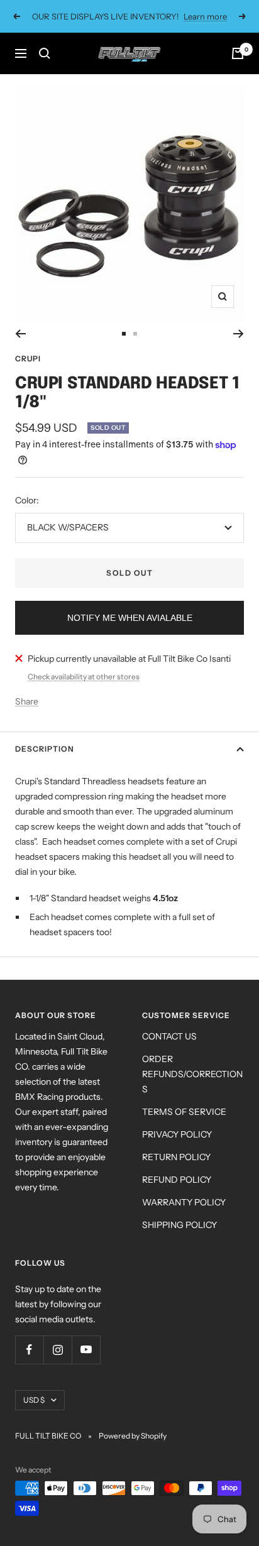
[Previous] (20, 333)
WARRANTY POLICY (184, 1202)
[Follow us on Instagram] (57, 1349)
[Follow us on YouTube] (86, 1349)
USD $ (34, 1400)
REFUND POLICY (176, 1179)
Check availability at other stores (84, 676)
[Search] (44, 53)
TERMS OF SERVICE (184, 1111)
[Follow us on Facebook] (29, 1349)
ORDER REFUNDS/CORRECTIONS (192, 1074)
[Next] (238, 333)
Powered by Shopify (133, 1435)
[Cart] (237, 53)
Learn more (205, 16)
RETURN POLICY (176, 1157)
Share (26, 701)
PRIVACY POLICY (177, 1134)
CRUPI (28, 358)
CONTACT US (169, 1036)
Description (44, 749)
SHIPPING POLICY (179, 1225)
